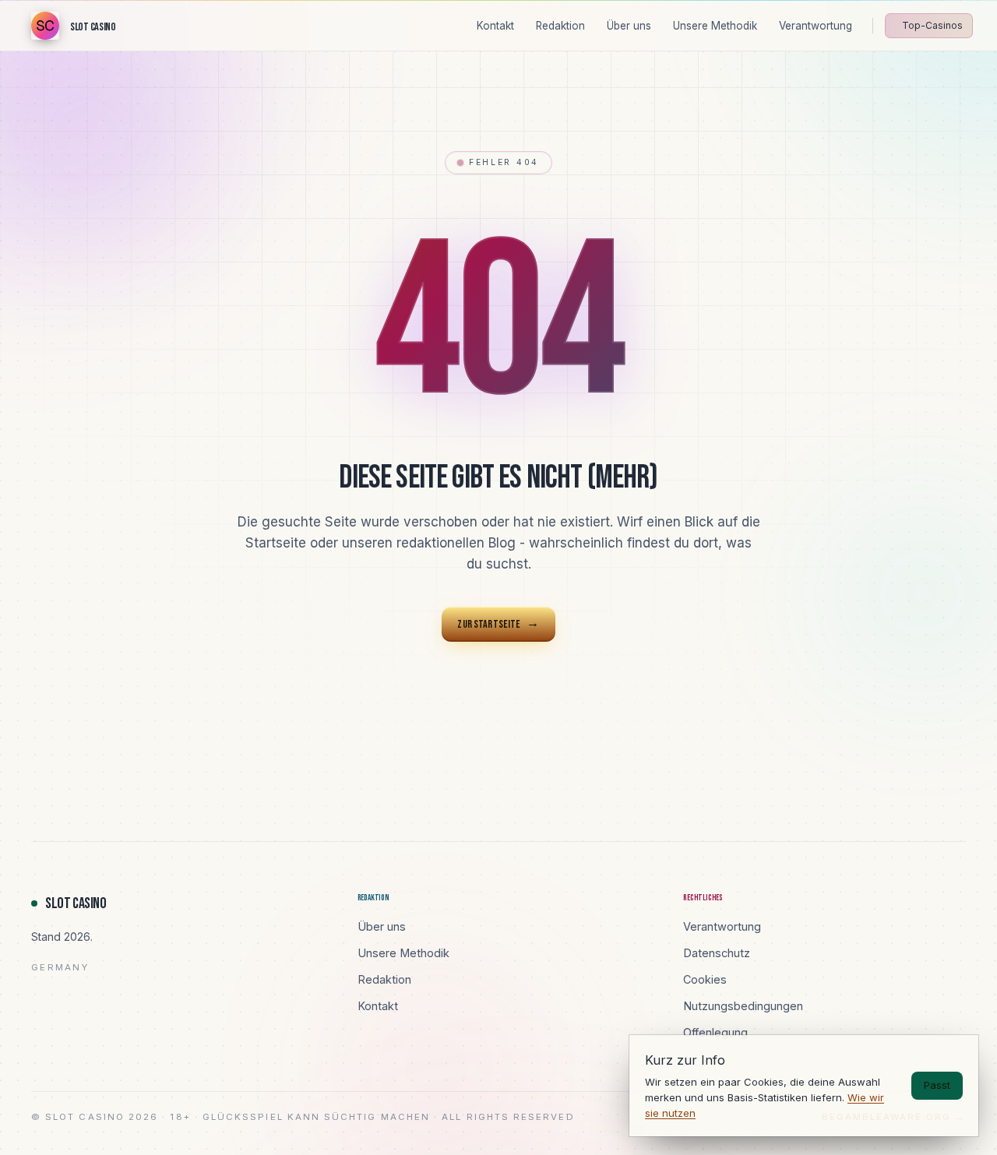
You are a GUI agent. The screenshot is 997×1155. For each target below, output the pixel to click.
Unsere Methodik (403, 953)
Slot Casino (76, 903)
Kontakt (378, 1005)
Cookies (705, 979)
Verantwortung (722, 926)
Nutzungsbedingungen (743, 1005)
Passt (937, 1085)
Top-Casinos (932, 25)
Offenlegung (715, 1032)
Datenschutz (716, 953)
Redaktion (384, 979)
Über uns (382, 926)
